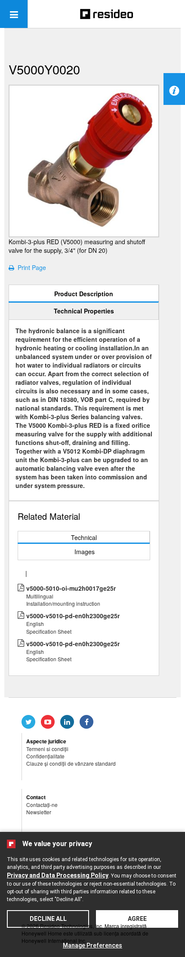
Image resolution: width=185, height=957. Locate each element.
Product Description (83, 293)
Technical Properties (84, 311)
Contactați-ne (42, 804)
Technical (84, 537)
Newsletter (38, 812)
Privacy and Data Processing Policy (57, 875)
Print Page (30, 267)
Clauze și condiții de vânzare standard (71, 763)
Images (84, 551)
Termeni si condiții (47, 748)
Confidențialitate (45, 756)
